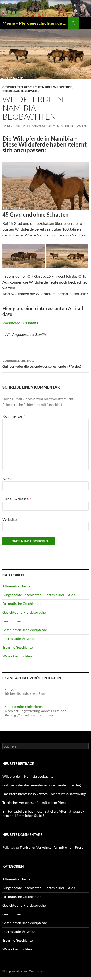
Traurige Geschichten (18, 647)
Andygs (38, 126)
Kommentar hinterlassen (66, 126)
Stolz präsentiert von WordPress (22, 971)
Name (8, 478)
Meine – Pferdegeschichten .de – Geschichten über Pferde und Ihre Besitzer (35, 23)
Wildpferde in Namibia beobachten (28, 776)
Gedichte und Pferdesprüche (24, 612)
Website (9, 519)
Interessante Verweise (20, 91)
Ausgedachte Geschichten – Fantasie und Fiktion (38, 595)
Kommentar (13, 416)
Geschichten (12, 87)
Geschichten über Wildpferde (48, 87)
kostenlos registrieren (26, 706)
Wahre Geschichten (17, 656)
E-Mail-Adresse (16, 499)
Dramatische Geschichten (21, 604)
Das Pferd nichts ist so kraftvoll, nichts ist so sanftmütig (44, 794)
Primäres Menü (85, 23)
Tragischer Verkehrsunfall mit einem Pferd (34, 802)
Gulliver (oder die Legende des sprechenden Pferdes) (41, 363)
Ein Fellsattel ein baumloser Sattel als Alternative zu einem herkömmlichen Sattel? (43, 813)
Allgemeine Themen (17, 586)
